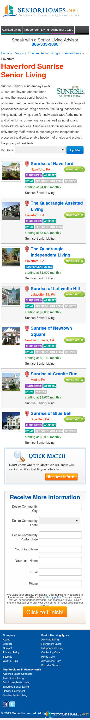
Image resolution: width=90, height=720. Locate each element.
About (6, 639)
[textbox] (60, 506)
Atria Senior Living (13, 678)
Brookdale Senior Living (16, 682)
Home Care (48, 656)
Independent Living (36, 29)
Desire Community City (25, 508)
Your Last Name (26, 560)
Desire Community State (25, 522)
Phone (33, 583)
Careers (7, 643)
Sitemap (7, 656)
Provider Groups (51, 665)
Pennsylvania (71, 53)
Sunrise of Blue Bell (51, 413)
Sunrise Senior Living (43, 53)
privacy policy (53, 597)
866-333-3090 (45, 44)
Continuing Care (50, 652)
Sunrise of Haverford (52, 163)
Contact (7, 648)
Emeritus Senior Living (16, 686)
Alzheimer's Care (62, 29)
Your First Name (26, 549)
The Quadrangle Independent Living (50, 252)
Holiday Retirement (14, 691)
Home (5, 53)
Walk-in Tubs (10, 661)
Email (34, 572)
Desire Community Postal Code (25, 537)
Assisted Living (12, 29)
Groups (19, 53)
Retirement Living (51, 643)
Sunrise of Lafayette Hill (55, 288)
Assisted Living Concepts (17, 673)
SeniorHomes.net (24, 713)
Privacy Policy (11, 652)
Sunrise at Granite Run (54, 374)
